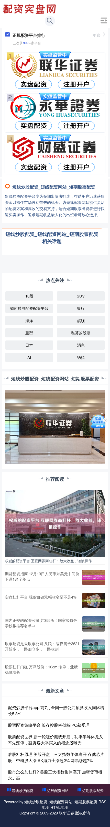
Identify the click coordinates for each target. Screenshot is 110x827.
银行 (81, 308)
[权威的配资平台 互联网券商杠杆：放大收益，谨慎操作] (55, 522)
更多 (97, 35)
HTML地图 (59, 807)
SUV (81, 296)
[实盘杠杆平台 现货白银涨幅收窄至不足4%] (93, 600)
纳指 (81, 357)
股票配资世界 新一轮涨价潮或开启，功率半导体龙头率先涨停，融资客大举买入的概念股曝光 (55, 740)
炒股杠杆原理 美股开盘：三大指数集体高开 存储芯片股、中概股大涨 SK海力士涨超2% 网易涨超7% (56, 757)
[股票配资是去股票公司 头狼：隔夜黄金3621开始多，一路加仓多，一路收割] (93, 647)
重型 (29, 332)
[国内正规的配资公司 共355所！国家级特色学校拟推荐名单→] (93, 624)
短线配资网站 (58, 790)
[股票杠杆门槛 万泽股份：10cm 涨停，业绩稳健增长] (93, 670)
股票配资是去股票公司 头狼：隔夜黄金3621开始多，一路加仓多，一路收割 (42, 646)
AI (29, 357)
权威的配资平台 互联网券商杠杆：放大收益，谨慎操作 (48, 560)
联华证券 (66, 812)
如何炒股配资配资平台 (29, 308)
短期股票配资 (93, 790)
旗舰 (81, 320)
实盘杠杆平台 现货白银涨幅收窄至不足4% (40, 597)
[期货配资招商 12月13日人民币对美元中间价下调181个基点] (93, 577)
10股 (29, 296)
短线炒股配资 (22, 790)
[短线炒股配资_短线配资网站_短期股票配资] (30, 8)
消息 (81, 345)
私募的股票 (80, 332)
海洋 (29, 320)
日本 (29, 345)
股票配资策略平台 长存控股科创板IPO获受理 (49, 725)
